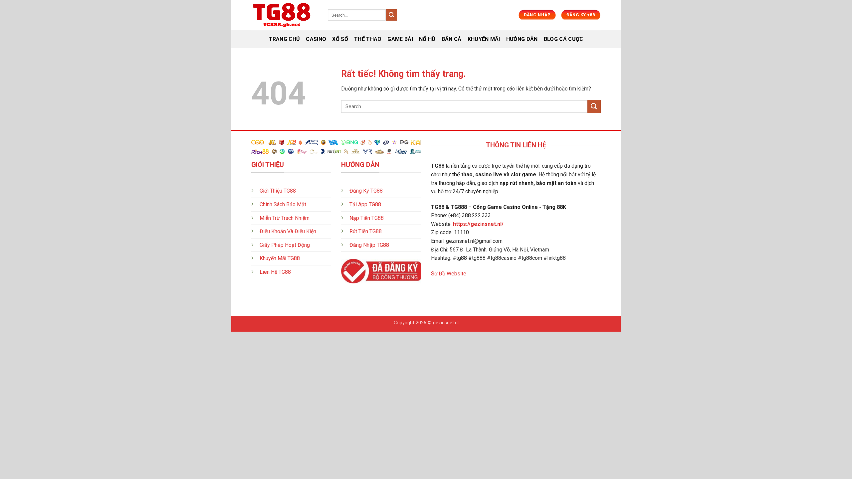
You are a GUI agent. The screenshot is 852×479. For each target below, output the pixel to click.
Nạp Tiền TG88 (366, 218)
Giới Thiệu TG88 (278, 191)
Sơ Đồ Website (448, 273)
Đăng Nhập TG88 (369, 245)
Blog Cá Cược (563, 39)
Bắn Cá (452, 39)
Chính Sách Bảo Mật (283, 204)
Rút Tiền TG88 (365, 231)
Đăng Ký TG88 (366, 191)
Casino (316, 39)
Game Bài (400, 39)
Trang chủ (284, 39)
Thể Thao (368, 39)
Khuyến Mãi (484, 39)
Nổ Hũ (427, 39)
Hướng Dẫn (522, 39)
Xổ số (340, 39)
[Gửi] (391, 15)
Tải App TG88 (365, 204)
